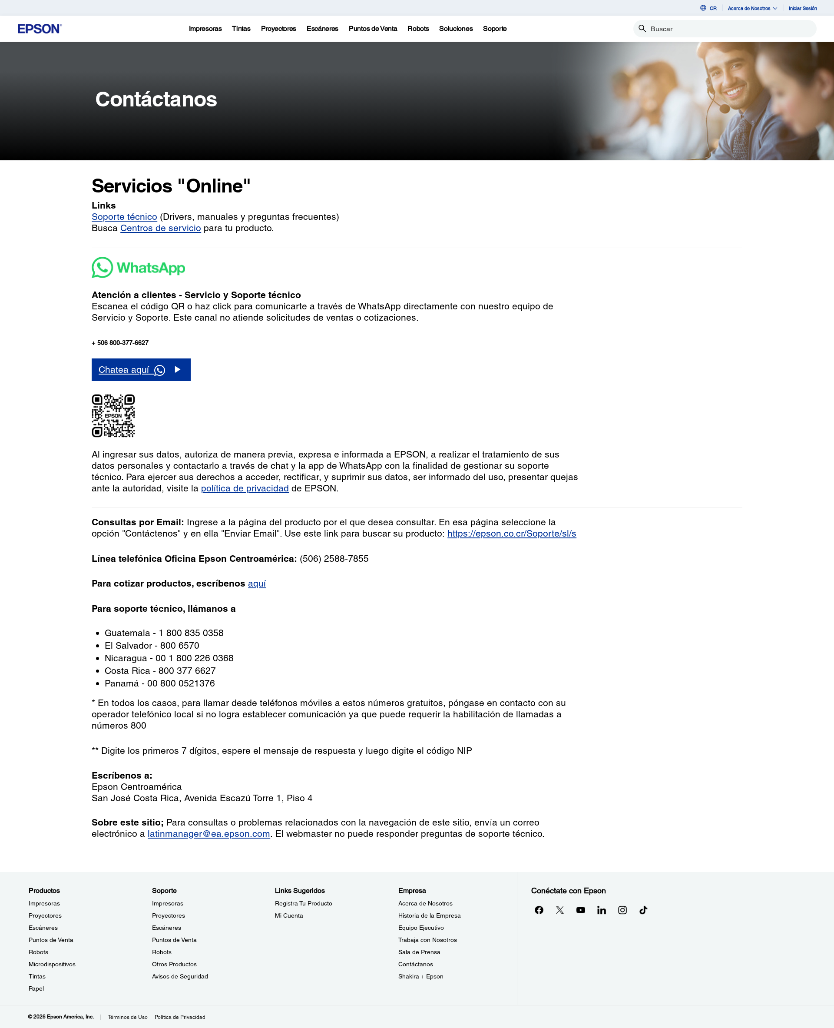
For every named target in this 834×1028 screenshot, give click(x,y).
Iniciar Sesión (803, 8)
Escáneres (43, 927)
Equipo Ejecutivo (421, 927)
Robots (38, 951)
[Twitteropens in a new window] (560, 910)
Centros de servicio (160, 227)
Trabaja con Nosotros (427, 939)
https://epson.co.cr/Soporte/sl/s (511, 533)
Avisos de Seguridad (180, 976)
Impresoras (44, 903)
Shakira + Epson (420, 976)
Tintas (37, 976)
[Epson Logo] (40, 28)
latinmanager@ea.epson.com (209, 833)
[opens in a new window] (643, 910)
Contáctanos (415, 964)
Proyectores (45, 915)
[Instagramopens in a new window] (622, 910)
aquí (257, 583)
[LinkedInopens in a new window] (601, 910)
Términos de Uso (128, 1017)
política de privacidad (245, 488)
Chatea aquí (126, 369)
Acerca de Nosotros (425, 903)
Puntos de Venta (51, 939)
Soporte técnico (124, 216)
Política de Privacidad (180, 1017)
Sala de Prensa (419, 951)
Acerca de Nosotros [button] (749, 8)
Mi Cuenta (289, 915)
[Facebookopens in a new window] (539, 910)
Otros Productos (174, 964)
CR (713, 8)
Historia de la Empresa (429, 915)
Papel (36, 988)
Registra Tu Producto (303, 903)
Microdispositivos (52, 964)
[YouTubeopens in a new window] (581, 910)
